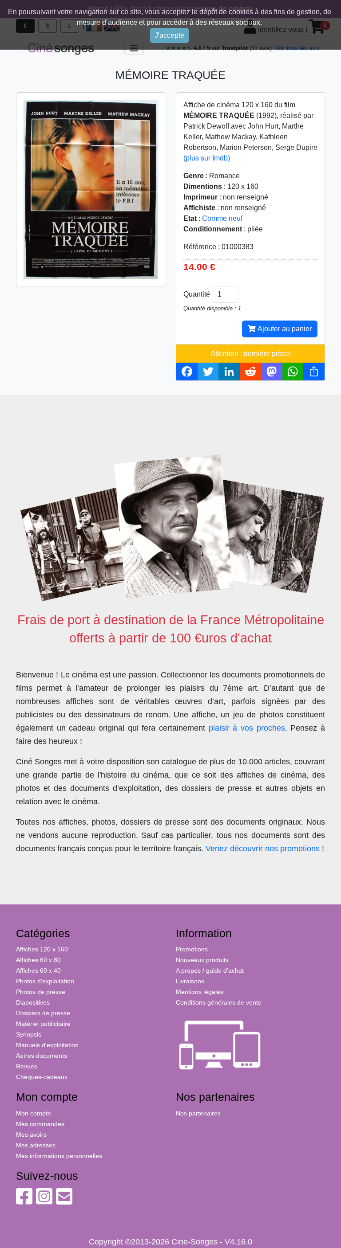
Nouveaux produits (202, 959)
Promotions (192, 949)
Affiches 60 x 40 (38, 970)
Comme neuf (222, 218)
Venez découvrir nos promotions (263, 848)
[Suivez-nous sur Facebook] (24, 1201)
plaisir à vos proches (247, 728)
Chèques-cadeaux (41, 1076)
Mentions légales (199, 991)
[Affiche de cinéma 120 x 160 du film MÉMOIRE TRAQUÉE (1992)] (91, 188)
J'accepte (169, 35)
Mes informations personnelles (59, 1155)
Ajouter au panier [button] (284, 329)
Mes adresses (36, 1145)
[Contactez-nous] (64, 1201)
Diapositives (33, 1002)
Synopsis (28, 1034)
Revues (26, 1066)
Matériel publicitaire (43, 1023)
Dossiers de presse (43, 1013)
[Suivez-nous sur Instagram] (44, 1201)
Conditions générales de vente (219, 1002)
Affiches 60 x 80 (38, 959)
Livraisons (190, 981)
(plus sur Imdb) (206, 158)
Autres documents (41, 1055)
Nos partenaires (198, 1113)
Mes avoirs (31, 1134)
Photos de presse (40, 991)
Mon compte (33, 1113)
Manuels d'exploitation (47, 1044)
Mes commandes (40, 1123)
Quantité (196, 294)
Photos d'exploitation (45, 981)
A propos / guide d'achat (210, 970)
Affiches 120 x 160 (42, 949)
